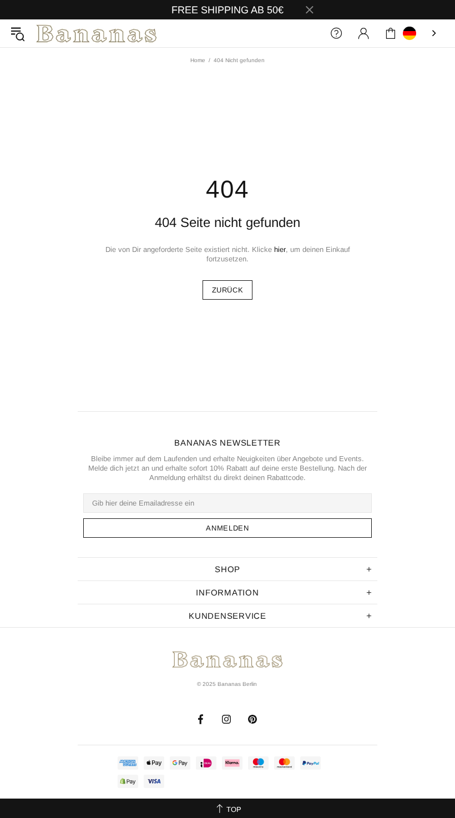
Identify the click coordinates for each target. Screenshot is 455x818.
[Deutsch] (420, 33)
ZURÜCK (228, 290)
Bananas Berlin (97, 33)
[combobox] (420, 33)
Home (197, 60)
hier (280, 249)
